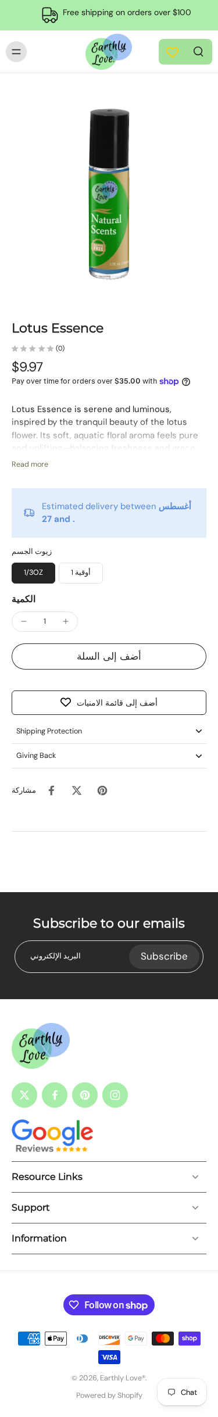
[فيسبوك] (54, 1095)
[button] (109, 656)
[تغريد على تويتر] (77, 790)
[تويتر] (24, 1095)
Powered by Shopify (109, 1395)
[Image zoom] (109, 196)
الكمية (23, 599)
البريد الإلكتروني (55, 956)
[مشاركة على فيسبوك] (51, 790)
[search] (198, 50)
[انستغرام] (115, 1095)
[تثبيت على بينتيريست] (102, 790)
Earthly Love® (122, 1378)
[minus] (23, 621)
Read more (30, 464)
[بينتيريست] (85, 1095)
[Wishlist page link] (172, 52)
